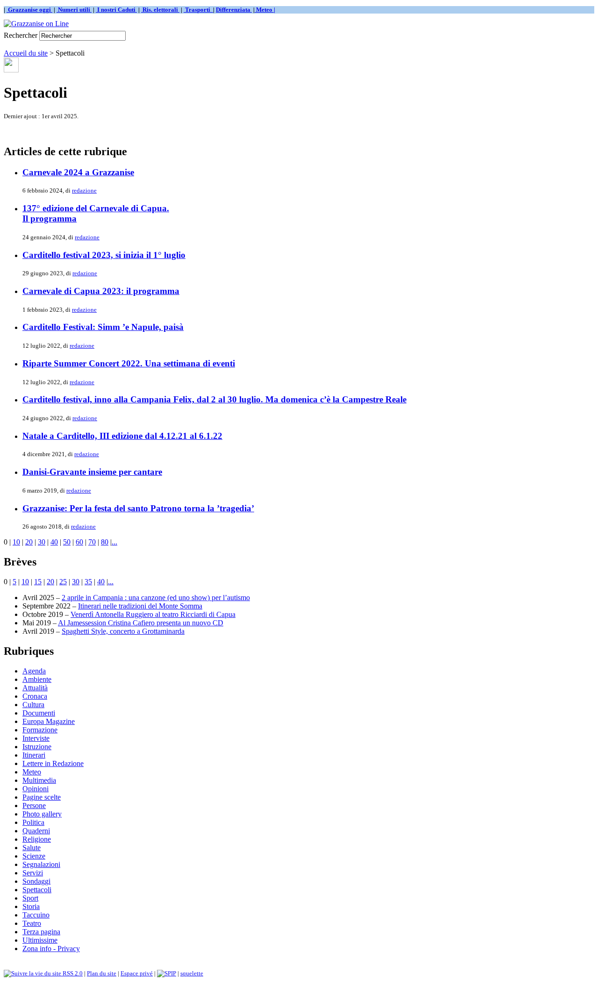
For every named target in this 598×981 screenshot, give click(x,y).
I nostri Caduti (116, 9)
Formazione (39, 730)
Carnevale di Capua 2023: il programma (100, 291)
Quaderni (36, 831)
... (114, 542)
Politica (33, 822)
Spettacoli (36, 890)
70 (92, 542)
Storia (31, 906)
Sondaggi (36, 881)
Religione (36, 839)
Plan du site (101, 973)
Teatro (31, 923)
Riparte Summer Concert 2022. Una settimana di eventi (128, 363)
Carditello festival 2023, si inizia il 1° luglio (103, 255)
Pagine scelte (41, 797)
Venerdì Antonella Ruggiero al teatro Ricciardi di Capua (153, 614)
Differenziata (234, 9)
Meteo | (265, 9)
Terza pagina (41, 932)
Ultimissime (39, 940)
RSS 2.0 (72, 973)
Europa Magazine (48, 721)
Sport (30, 898)
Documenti (38, 713)
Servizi (32, 873)
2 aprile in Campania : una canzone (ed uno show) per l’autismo (156, 597)
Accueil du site (26, 53)
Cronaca (34, 696)
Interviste (36, 738)
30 (41, 542)
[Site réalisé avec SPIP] (166, 973)
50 (67, 542)
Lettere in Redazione (53, 763)
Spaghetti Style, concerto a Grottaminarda (123, 631)
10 (16, 542)
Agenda (34, 671)
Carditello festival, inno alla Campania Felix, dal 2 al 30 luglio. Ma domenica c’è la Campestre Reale (214, 399)
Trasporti (198, 9)
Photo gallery (42, 814)
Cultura (33, 705)
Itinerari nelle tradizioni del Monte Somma (140, 606)
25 (63, 582)
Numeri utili (74, 9)
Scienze (33, 856)
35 (88, 582)
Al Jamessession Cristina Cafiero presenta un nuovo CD (140, 623)
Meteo (31, 772)
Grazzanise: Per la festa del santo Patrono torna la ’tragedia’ (138, 508)
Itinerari (33, 755)
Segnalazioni (41, 864)
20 (29, 542)
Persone (34, 805)
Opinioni (35, 789)
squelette (191, 973)
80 (104, 542)
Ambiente (36, 679)
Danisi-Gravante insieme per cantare (92, 472)
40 (54, 542)
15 (38, 582)
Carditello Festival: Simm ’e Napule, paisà (103, 327)
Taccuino (36, 915)
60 (79, 542)
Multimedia (39, 780)
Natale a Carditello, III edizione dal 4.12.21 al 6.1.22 (122, 436)
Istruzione (36, 747)
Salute (31, 848)
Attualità (35, 688)
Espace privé (137, 973)
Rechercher (20, 35)
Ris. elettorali (160, 9)
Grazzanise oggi (29, 9)
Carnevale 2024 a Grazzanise (78, 172)
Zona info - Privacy (51, 948)
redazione (84, 190)
